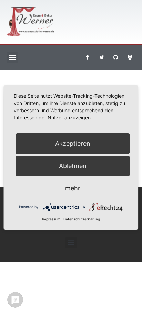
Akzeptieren (72, 143)
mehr (72, 188)
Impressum (51, 219)
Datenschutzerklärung (81, 219)
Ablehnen (73, 165)
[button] (12, 57)
